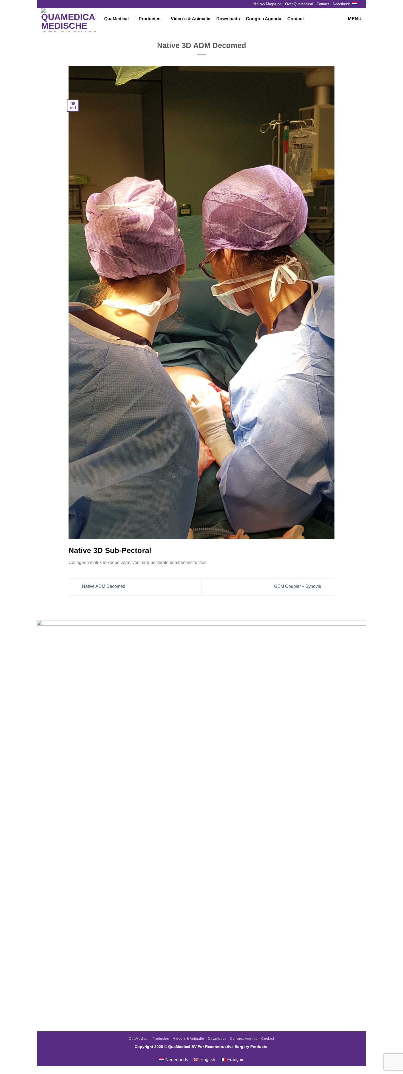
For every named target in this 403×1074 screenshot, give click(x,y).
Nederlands (342, 4)
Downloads (228, 18)
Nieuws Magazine (267, 4)
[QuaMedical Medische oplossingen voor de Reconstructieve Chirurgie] (68, 20)
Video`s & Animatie (190, 18)
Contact (323, 4)
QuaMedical (116, 18)
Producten (150, 18)
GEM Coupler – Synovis (298, 586)
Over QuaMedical (299, 4)
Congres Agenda (263, 18)
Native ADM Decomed (103, 586)
